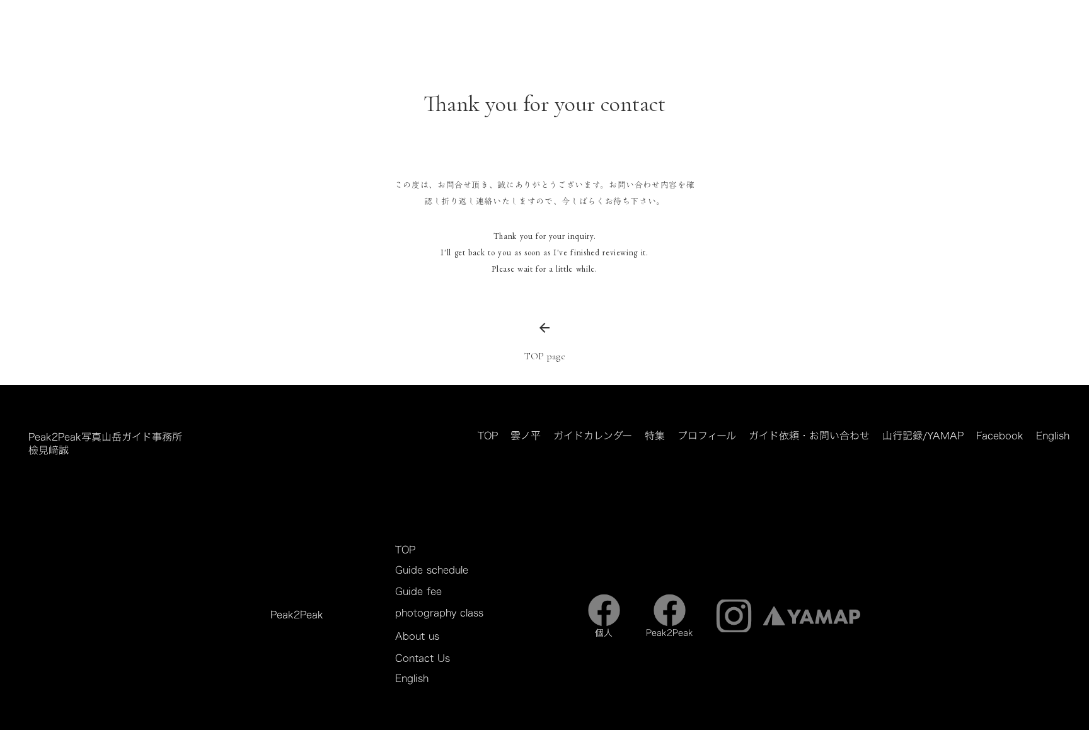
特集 (655, 436)
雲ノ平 (525, 436)
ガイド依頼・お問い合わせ (809, 436)
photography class (439, 612)
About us (417, 636)
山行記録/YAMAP (923, 436)
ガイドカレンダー (592, 436)
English (1052, 436)
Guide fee (418, 591)
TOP (488, 436)
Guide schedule (431, 569)
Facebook (999, 436)
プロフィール (706, 436)
